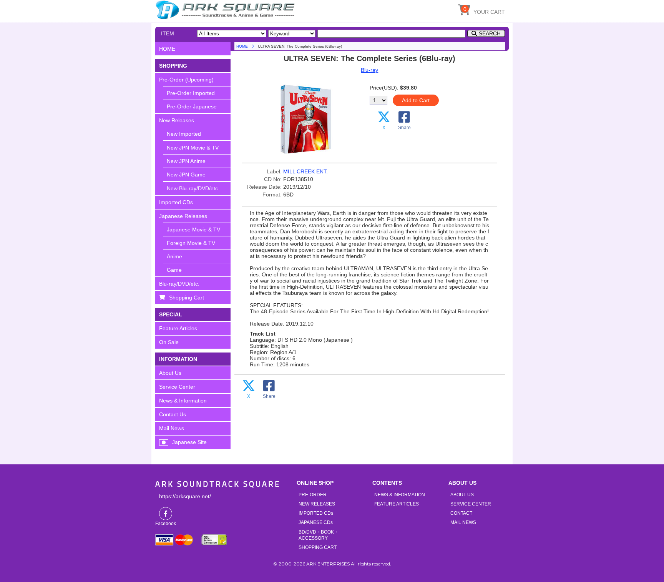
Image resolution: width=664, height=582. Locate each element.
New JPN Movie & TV (193, 148)
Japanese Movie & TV (193, 229)
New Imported (184, 134)
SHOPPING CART (318, 547)
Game (174, 270)
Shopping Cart (186, 297)
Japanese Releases (183, 216)
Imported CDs (176, 202)
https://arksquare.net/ (185, 496)
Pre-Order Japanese (192, 106)
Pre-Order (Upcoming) (186, 79)
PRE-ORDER (313, 494)
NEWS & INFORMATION (399, 494)
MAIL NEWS (463, 522)
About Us (170, 373)
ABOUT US (462, 494)
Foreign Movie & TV (191, 243)
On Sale (169, 342)
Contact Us (172, 414)
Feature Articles (178, 328)
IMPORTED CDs (316, 513)
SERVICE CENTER (470, 504)
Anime (174, 256)
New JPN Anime (186, 161)
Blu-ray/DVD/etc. (179, 284)
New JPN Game (186, 174)
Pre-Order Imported (191, 93)
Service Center (177, 387)
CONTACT (461, 513)
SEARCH (490, 33)
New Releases (176, 120)
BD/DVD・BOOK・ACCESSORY (319, 535)
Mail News (171, 428)
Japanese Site (189, 442)
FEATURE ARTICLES (396, 504)
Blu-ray (369, 70)
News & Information (183, 400)
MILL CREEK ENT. (305, 171)
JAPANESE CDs (316, 522)
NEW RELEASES (317, 504)
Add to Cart (416, 100)
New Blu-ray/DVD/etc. (193, 188)
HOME (226, 9)
